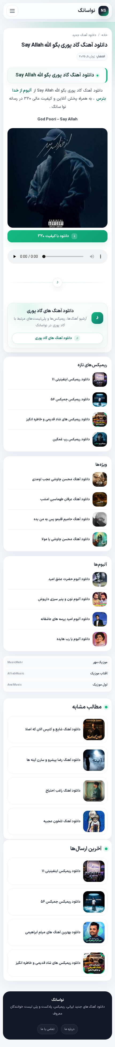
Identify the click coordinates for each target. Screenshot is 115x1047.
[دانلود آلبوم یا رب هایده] (100, 639)
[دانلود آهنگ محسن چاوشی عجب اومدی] (100, 479)
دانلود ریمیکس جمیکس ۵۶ (70, 399)
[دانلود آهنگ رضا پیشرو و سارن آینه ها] (94, 760)
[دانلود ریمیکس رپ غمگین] (100, 439)
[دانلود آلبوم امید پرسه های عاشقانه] (100, 619)
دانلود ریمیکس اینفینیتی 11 (71, 379)
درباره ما (69, 1029)
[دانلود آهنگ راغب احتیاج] (94, 790)
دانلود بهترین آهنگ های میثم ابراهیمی (52, 932)
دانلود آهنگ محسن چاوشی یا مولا (66, 539)
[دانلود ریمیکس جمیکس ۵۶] (100, 399)
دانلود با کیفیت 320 (53, 236)
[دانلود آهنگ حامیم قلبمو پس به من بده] (100, 519)
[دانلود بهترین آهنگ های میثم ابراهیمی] (94, 932)
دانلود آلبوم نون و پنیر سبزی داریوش (64, 599)
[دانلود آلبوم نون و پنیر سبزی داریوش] (100, 599)
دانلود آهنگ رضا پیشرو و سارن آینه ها (53, 760)
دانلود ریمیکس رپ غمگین (71, 439)
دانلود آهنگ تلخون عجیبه (61, 821)
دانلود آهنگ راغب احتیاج (62, 790)
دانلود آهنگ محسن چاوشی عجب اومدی (61, 479)
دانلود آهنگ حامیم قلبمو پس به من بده (62, 519)
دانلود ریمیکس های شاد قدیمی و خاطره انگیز (58, 419)
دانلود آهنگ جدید (84, 35)
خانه (105, 35)
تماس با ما (47, 1029)
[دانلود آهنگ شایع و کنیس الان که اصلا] (94, 729)
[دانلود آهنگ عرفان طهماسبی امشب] (100, 499)
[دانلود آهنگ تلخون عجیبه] (94, 821)
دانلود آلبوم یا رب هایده (73, 639)
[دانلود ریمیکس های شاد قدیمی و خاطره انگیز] (100, 419)
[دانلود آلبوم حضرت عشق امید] (100, 579)
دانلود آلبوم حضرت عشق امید (69, 579)
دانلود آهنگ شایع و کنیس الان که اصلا (52, 729)
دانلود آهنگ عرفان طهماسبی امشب (65, 499)
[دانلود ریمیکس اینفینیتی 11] (100, 379)
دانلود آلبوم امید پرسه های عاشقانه (65, 619)
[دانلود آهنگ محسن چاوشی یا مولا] (100, 539)
